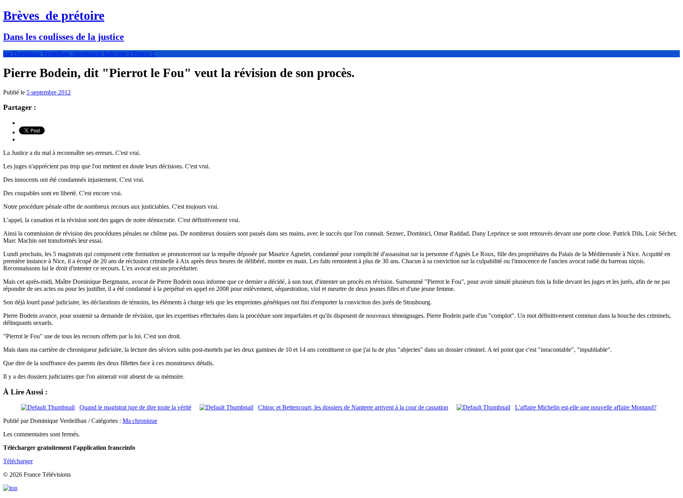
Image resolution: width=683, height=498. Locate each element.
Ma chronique (140, 420)
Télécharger (18, 461)
